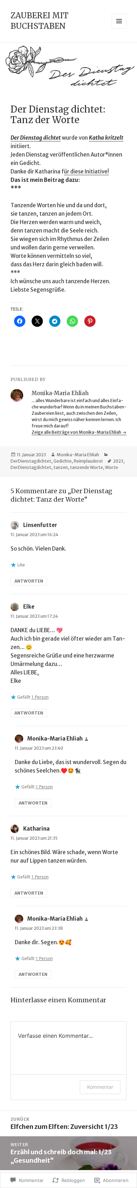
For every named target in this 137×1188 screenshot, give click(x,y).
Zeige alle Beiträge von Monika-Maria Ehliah (77, 432)
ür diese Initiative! (86, 171)
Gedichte (62, 461)
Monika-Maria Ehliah (78, 454)
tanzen (60, 467)
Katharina (36, 828)
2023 (118, 461)
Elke (28, 606)
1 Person (39, 697)
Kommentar (100, 1087)
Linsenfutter (40, 525)
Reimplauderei (88, 461)
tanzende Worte (86, 467)
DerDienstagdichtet (31, 461)
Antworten (28, 581)
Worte (111, 467)
